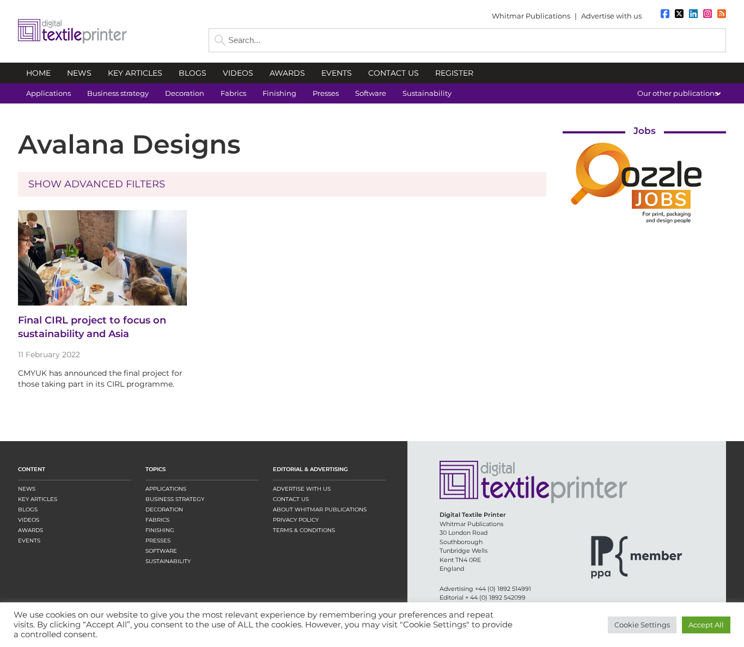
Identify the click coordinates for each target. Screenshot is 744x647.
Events (29, 540)
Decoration (164, 509)
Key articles (37, 499)
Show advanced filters (96, 184)
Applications (165, 488)
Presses (157, 540)
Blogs (28, 509)
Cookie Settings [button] (642, 624)
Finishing (159, 530)
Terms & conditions (304, 530)
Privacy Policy (296, 519)
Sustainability (168, 561)
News (26, 488)
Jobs (644, 130)
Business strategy (174, 499)
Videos (28, 519)
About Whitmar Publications (320, 509)
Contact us (291, 499)
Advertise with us (611, 15)
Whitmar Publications (531, 15)
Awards (30, 530)
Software (161, 550)
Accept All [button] (706, 624)
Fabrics (157, 519)
